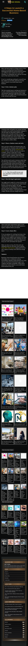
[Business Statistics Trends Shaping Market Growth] (20, 416)
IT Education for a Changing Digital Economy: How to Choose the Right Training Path (17, 533)
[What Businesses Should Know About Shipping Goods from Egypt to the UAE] (20, 362)
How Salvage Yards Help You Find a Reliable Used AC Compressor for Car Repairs (7, 390)
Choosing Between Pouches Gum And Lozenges (10, 548)
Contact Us (7, 573)
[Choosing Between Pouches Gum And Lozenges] (11, 542)
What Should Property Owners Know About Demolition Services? (23, 531)
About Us (6, 571)
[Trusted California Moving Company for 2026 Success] (8, 399)
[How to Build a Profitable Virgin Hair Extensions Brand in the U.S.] (20, 434)
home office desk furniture (8, 248)
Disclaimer (6, 578)
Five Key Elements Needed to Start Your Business (21, 34)
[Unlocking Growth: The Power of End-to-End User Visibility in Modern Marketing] (17, 508)
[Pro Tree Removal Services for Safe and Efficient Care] (11, 524)
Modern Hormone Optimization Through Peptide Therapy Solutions (23, 549)
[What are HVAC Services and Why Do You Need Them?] (8, 345)
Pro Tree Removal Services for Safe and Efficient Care (10, 531)
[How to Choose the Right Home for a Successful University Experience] (8, 310)
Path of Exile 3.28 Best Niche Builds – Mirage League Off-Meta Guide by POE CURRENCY (20, 390)
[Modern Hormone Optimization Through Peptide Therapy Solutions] (23, 542)
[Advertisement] (14, 53)
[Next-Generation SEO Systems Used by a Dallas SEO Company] (8, 328)
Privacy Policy (7, 575)
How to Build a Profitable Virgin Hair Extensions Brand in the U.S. (20, 442)
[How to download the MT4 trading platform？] (11, 508)
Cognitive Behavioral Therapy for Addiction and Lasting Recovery (17, 549)
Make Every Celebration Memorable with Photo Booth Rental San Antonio (20, 353)
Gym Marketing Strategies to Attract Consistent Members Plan (4, 549)
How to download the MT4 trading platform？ (10, 514)
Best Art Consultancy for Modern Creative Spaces (7, 370)
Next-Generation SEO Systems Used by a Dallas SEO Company (7, 336)
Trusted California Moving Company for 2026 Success (7, 407)
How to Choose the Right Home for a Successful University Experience (7, 318)
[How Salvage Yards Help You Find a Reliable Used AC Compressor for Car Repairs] (8, 381)
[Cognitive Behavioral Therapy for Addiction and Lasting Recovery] (17, 542)
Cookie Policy (7, 580)
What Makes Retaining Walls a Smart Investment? (4, 530)
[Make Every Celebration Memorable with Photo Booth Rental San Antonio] (20, 345)
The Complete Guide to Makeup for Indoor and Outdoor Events (23, 515)
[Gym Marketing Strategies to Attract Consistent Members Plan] (4, 542)
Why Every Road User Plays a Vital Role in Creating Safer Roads (19, 318)
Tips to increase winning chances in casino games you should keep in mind (7, 34)
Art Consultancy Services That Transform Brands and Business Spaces (7, 442)
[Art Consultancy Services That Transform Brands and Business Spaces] (8, 434)
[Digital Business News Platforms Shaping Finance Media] (20, 399)
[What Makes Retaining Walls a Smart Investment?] (4, 524)
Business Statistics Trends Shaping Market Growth (20, 424)
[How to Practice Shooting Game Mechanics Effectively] (4, 508)
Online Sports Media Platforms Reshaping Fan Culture (7, 424)
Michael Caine (6, 23)
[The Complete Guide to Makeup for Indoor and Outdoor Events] (23, 508)
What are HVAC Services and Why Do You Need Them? (7, 353)
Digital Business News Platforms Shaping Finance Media (20, 407)
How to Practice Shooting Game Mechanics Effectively (4, 515)
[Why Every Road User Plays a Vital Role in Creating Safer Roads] (20, 310)
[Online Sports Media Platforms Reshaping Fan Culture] (8, 416)
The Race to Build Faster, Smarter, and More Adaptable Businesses (20, 336)
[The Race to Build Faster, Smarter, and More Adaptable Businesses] (20, 328)
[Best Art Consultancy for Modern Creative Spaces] (8, 362)
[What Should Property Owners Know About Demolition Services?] (23, 524)
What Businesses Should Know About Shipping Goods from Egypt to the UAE (20, 371)
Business (9, 20)
